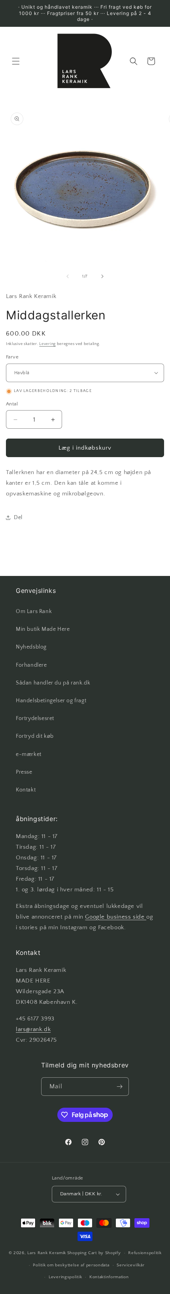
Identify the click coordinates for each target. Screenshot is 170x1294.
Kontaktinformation (109, 1277)
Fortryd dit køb (35, 736)
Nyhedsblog (31, 647)
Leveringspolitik (65, 1277)
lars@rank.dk (33, 1029)
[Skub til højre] (102, 276)
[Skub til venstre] (67, 276)
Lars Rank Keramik (46, 1253)
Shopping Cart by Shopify (94, 1253)
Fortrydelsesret (35, 718)
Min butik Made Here (43, 629)
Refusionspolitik (144, 1253)
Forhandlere (31, 665)
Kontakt (26, 790)
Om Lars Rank (34, 611)
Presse (24, 772)
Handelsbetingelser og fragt (51, 701)
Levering (47, 344)
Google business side (115, 916)
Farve (12, 357)
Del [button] (18, 517)
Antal (12, 404)
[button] (16, 61)
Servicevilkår (130, 1265)
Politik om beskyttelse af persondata (71, 1265)
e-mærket (29, 754)
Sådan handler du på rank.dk (53, 683)
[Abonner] (119, 1086)
